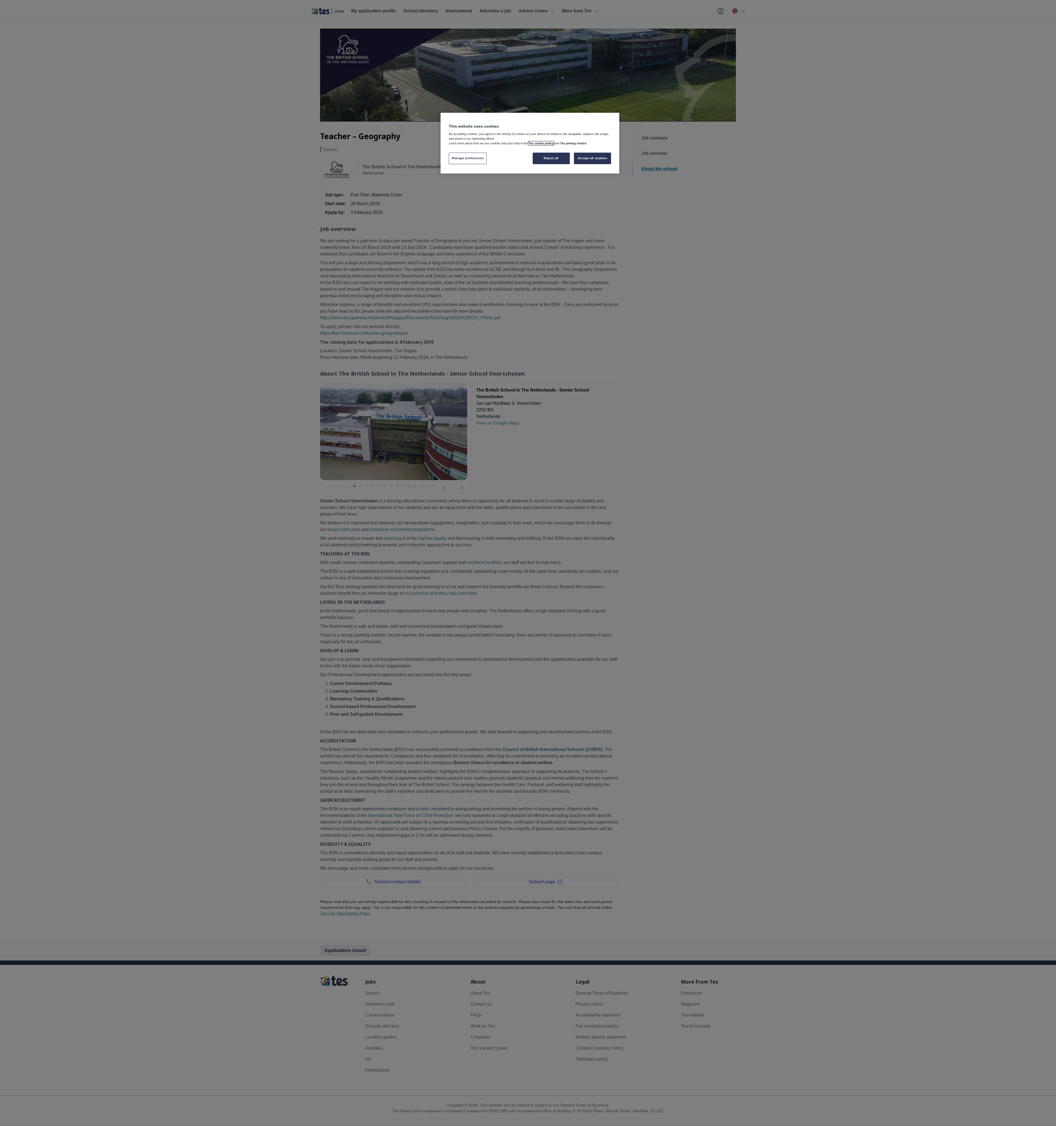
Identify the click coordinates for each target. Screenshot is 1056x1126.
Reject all (551, 158)
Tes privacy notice (573, 143)
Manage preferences (468, 158)
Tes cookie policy (541, 143)
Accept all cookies (592, 158)
